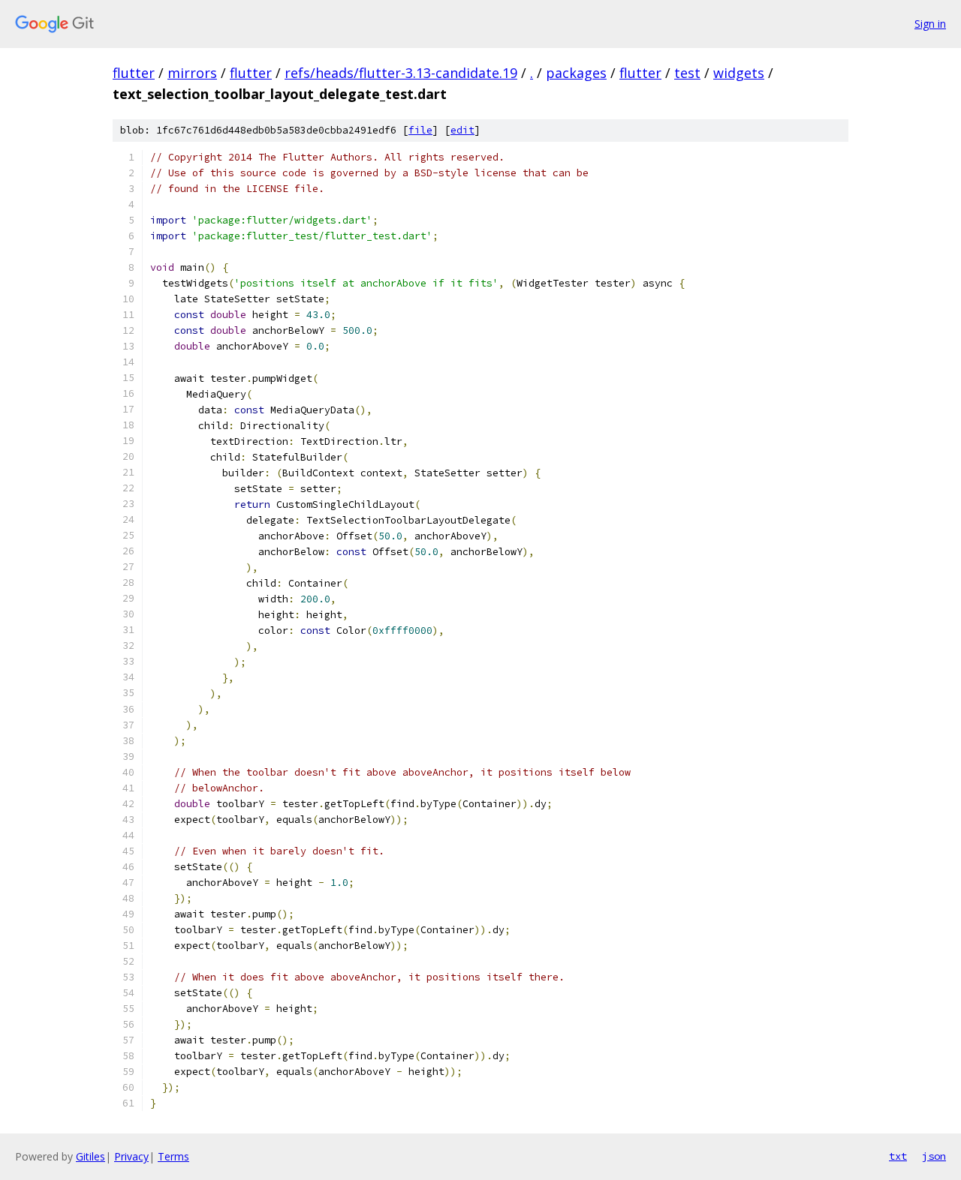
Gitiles (90, 1156)
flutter (134, 73)
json (934, 1156)
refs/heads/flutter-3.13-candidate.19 (401, 73)
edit (462, 130)
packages (576, 73)
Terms (173, 1156)
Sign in (930, 24)
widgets (738, 73)
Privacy (131, 1156)
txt (898, 1156)
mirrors (192, 73)
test (687, 73)
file (420, 130)
